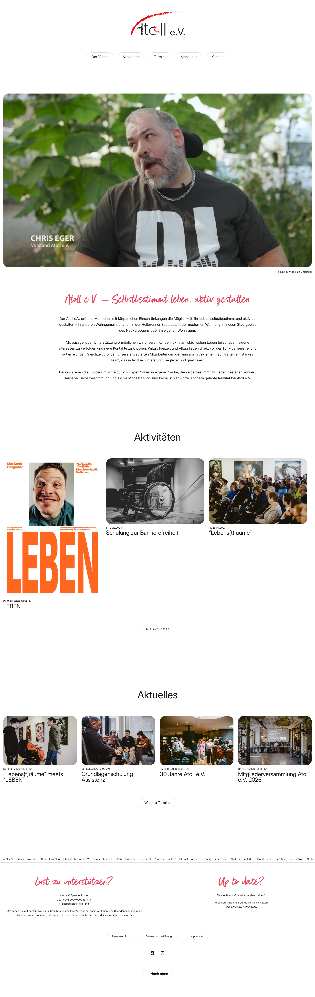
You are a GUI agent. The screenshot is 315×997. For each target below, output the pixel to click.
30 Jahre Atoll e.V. (182, 774)
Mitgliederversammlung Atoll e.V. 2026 (273, 777)
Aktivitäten (131, 57)
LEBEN (12, 606)
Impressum (196, 936)
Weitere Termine (157, 802)
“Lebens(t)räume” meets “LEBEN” (33, 777)
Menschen (189, 57)
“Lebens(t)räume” (230, 532)
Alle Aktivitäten (157, 629)
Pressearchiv (119, 936)
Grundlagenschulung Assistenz (107, 776)
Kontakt (217, 57)
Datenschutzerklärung (159, 936)
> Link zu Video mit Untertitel (295, 271)
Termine (160, 57)
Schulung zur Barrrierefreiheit (142, 532)
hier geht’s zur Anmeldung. (241, 906)
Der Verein (100, 57)
